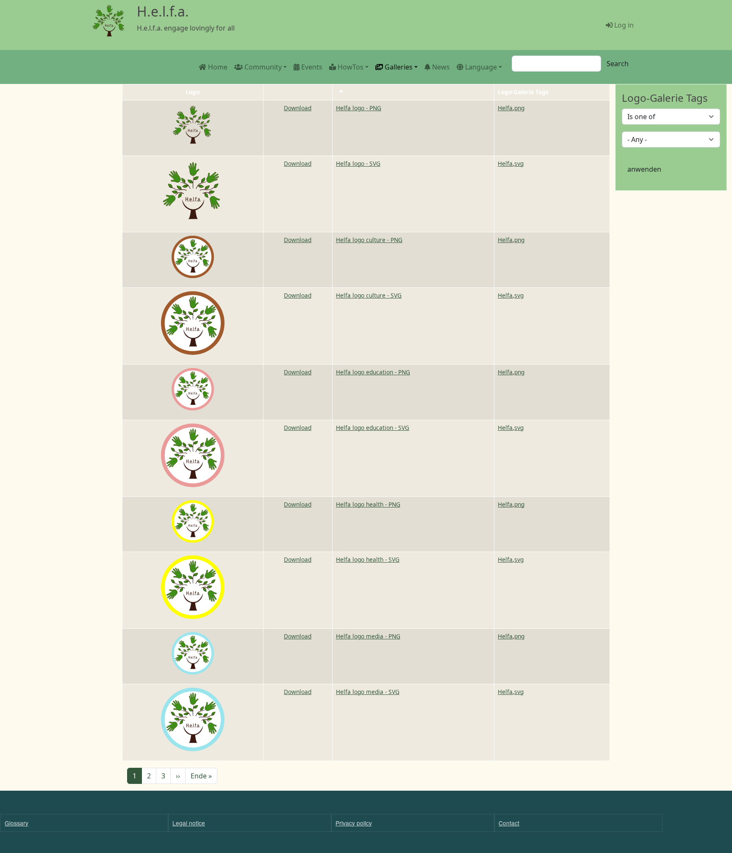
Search (618, 63)
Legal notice (188, 823)
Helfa (505, 108)
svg (519, 163)
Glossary (16, 823)
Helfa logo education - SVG (372, 428)
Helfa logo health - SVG (367, 559)
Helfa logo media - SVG (367, 692)
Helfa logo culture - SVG (369, 295)
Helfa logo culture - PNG (369, 240)
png (519, 108)
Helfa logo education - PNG (373, 372)
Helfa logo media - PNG (368, 636)
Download (297, 108)
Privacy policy (354, 823)
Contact (509, 823)
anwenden (644, 169)
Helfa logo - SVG (358, 163)
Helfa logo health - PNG (368, 504)
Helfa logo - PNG (358, 108)
